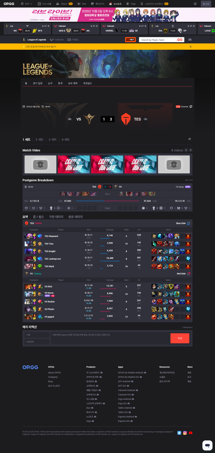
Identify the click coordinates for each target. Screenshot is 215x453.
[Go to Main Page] (9, 4)
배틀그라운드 (92, 390)
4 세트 (66, 139)
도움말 (162, 376)
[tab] (26, 217)
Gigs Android (124, 398)
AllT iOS (122, 385)
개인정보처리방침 (167, 372)
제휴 (189, 372)
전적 (27, 3)
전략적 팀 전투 (92, 376)
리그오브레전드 (93, 372)
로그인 (206, 3)
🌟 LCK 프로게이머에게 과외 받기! (39, 46)
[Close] (185, 15)
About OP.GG (54, 372)
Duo (88, 407)
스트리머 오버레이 (94, 403)
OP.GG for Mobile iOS (128, 376)
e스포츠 (89, 416)
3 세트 (53, 139)
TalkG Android (125, 407)
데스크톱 (90, 398)
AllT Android (124, 381)
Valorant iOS (124, 394)
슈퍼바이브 (91, 394)
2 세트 (39, 139)
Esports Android (126, 416)
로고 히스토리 (54, 385)
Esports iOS (124, 420)
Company (53, 376)
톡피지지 (90, 412)
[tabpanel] (107, 270)
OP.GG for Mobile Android (130, 372)
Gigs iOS (122, 403)
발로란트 (90, 381)
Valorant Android (126, 390)
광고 (189, 376)
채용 (189, 381)
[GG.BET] (130, 39)
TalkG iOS (123, 412)
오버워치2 (90, 385)
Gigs (88, 420)
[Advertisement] (107, 95)
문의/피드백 (164, 381)
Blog (50, 381)
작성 (180, 338)
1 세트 (26, 139)
